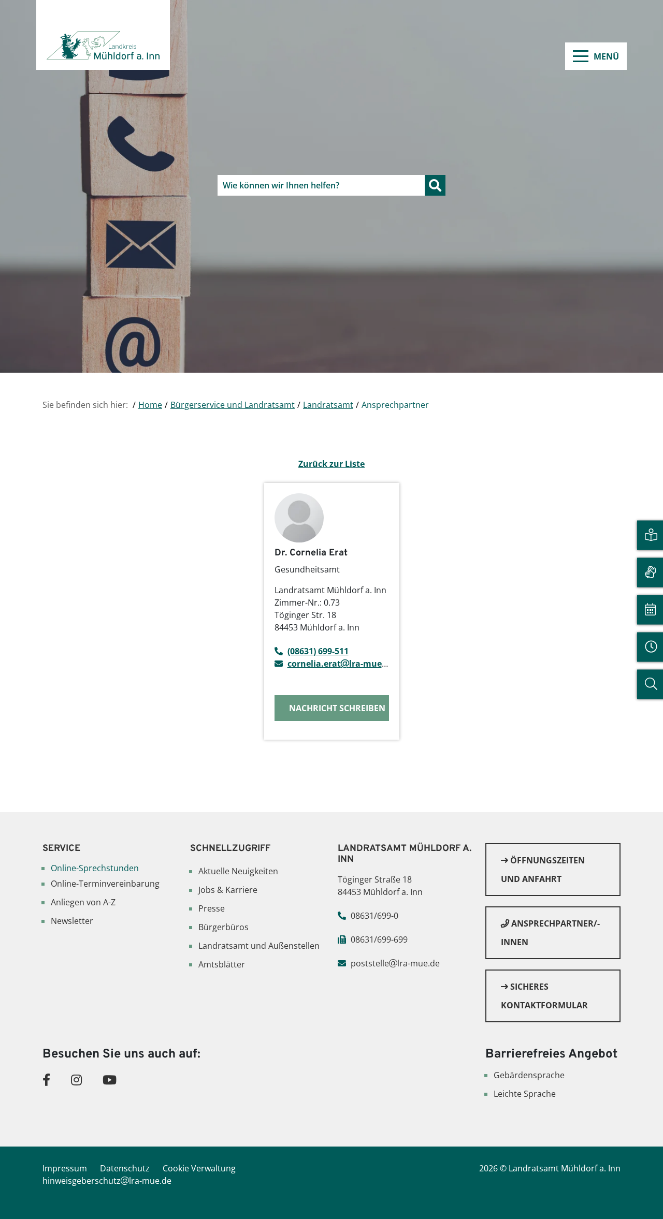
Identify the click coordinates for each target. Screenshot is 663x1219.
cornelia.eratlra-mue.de (340, 663)
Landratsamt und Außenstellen (259, 945)
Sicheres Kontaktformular (544, 996)
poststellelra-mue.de (395, 963)
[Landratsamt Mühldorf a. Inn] (103, 35)
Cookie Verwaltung (199, 1168)
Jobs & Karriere (227, 889)
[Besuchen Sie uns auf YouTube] (110, 1079)
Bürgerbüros (223, 927)
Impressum (64, 1168)
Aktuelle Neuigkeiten (238, 871)
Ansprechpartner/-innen (550, 933)
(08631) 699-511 (318, 651)
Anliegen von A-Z (83, 902)
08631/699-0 (374, 915)
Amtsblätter (221, 964)
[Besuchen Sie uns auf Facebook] (46, 1079)
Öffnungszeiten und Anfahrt (543, 870)
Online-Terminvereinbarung (105, 883)
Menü (606, 56)
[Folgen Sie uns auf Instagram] (76, 1079)
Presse (211, 908)
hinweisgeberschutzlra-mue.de (106, 1180)
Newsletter (72, 921)
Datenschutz (125, 1168)
